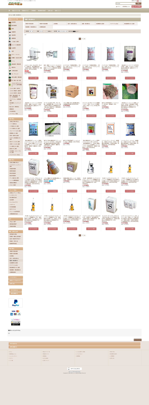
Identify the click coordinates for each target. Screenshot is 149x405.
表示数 (27, 31)
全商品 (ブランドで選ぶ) (15, 192)
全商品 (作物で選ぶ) (14, 121)
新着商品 (44, 356)
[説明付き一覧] (78, 31)
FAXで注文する (14, 290)
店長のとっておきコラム (15, 280)
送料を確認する (14, 293)
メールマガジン (13, 277)
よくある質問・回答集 (81, 351)
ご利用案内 (112, 356)
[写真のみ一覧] (74, 31)
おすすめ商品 (45, 358)
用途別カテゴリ (46, 353)
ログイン (118, 6)
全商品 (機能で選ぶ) (14, 162)
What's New (112, 351)
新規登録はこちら (126, 6)
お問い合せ (12, 283)
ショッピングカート (13, 356)
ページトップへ (138, 339)
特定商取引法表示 (113, 353)
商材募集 (78, 356)
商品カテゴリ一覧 (46, 351)
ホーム (10, 351)
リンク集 (11, 360)
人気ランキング (46, 360)
